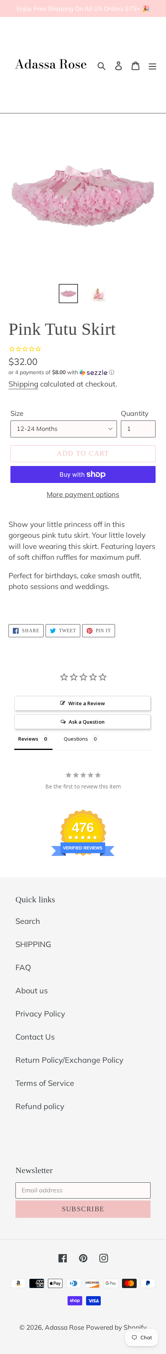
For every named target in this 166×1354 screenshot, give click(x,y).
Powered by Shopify (116, 1327)
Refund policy (39, 1106)
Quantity (135, 413)
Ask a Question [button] (87, 721)
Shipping (23, 383)
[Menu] (152, 65)
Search (27, 921)
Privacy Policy (40, 1013)
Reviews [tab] (28, 738)
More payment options (83, 494)
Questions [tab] (76, 738)
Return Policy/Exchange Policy (69, 1060)
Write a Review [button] (86, 703)
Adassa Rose (64, 1327)
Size (17, 413)
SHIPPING (33, 944)
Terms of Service (44, 1083)
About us (31, 990)
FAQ (23, 967)
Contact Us (35, 1037)
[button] (83, 372)
